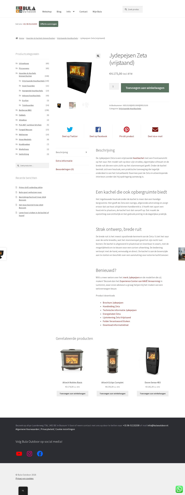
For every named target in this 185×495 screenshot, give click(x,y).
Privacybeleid (47, 429)
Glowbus (23, 120)
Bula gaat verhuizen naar (30, 192)
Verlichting (24, 154)
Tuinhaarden (28, 105)
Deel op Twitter (70, 136)
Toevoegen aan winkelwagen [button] (72, 393)
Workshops (24, 149)
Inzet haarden (28, 85)
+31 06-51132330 (30, 24)
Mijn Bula (97, 11)
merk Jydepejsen (131, 277)
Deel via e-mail (155, 136)
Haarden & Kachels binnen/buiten (40, 38)
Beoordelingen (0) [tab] (65, 169)
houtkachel (138, 158)
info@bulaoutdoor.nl (157, 425)
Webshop (47, 11)
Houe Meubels (25, 139)
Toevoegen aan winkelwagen (145, 88)
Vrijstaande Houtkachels (67, 38)
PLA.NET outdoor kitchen (30, 125)
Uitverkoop (24, 63)
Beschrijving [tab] (62, 152)
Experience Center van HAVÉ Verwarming (140, 281)
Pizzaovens (24, 68)
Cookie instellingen (65, 429)
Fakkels (22, 115)
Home (21, 38)
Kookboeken (24, 144)
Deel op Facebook (98, 136)
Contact (83, 11)
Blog (59, 11)
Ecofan (25, 100)
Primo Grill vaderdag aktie (30, 187)
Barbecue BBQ (25, 110)
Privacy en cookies (25, 478)
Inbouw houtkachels (31, 95)
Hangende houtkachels (32, 90)
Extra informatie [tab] (64, 160)
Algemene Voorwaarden (27, 429)
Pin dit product (126, 136)
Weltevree (23, 134)
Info (68, 11)
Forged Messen (25, 129)
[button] (98, 56)
